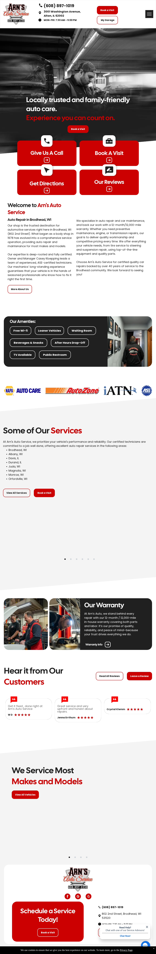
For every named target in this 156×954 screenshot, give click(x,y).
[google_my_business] (78, 896)
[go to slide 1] (65, 559)
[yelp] (88, 896)
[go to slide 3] (76, 559)
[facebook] (67, 896)
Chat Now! (125, 936)
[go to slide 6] (94, 559)
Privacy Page (126, 950)
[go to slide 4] (82, 559)
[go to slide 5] (88, 559)
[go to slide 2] (70, 559)
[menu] (149, 14)
